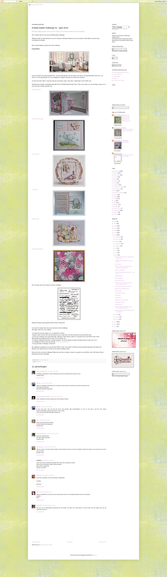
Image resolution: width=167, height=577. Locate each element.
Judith (115, 198)
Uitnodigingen (118, 276)
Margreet (115, 204)
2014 (115, 235)
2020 (115, 221)
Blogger (95, 555)
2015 (115, 232)
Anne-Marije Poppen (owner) (121, 72)
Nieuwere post (36, 542)
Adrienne (38, 475)
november (118, 239)
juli (116, 248)
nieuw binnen (117, 208)
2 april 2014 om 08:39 (46, 406)
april (116, 255)
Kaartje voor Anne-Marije (121, 300)
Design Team (116, 189)
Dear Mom (117, 295)
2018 (115, 226)
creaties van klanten (118, 186)
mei (116, 252)
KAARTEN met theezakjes (121, 140)
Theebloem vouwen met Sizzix (123, 286)
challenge (38, 361)
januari (117, 319)
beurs (114, 179)
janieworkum (40, 447)
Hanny (38, 383)
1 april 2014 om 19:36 (56, 396)
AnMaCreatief (118, 153)
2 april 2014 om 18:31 (44, 420)
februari (117, 317)
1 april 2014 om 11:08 (52, 371)
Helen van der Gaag (37, 118)
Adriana (115, 173)
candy (115, 183)
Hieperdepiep (118, 304)
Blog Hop (115, 181)
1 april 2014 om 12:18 (46, 383)
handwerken (118, 297)
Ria (37, 420)
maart (116, 314)
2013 (115, 322)
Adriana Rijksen (36, 89)
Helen (115, 196)
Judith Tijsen (35, 219)
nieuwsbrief (116, 210)
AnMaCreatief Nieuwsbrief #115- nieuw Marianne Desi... (123, 307)
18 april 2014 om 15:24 (48, 475)
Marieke (115, 206)
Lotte (114, 202)
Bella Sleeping (119, 278)
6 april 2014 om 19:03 (47, 460)
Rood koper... (118, 264)
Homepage (70, 542)
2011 (115, 326)
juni (116, 250)
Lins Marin (35, 189)
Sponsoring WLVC (120, 280)
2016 (115, 230)
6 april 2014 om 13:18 (50, 447)
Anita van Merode (41, 371)
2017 (115, 228)
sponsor (115, 212)
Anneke (115, 177)
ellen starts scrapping (120, 128)
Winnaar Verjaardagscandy (122, 288)
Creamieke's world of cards (121, 115)
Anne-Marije (116, 175)
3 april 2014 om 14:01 (52, 433)
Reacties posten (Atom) (46, 544)
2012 (115, 324)
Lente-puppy (118, 291)
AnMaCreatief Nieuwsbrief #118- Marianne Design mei (123, 267)
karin (37, 492)
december (118, 237)
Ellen (114, 190)
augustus (117, 246)
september (118, 243)
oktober (117, 241)
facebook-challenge (118, 192)
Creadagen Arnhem (120, 293)
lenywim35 (39, 505)
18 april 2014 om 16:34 (46, 492)
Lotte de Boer (35, 154)
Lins (114, 200)
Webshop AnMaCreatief (62, 342)
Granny (115, 78)
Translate (124, 29)
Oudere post (102, 542)
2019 (115, 223)
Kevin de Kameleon (120, 270)
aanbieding (116, 171)
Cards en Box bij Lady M (43, 396)
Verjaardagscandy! (120, 302)
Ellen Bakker (116, 76)
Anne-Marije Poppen (37, 249)
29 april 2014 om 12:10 (49, 505)
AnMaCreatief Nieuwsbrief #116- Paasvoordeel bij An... (123, 283)
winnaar (115, 214)
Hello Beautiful (125, 142)
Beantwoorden (40, 377)
